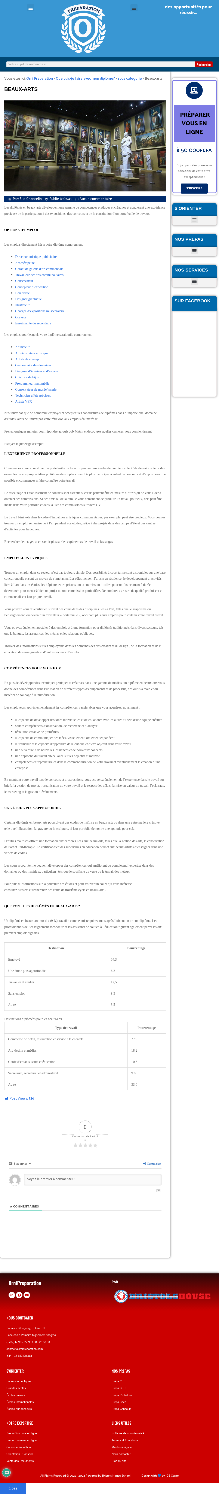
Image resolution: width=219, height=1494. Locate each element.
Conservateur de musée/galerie (35, 389)
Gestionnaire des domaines (33, 365)
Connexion (153, 1163)
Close (13, 1488)
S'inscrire (194, 188)
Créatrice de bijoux (28, 377)
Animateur (22, 347)
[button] (30, 7)
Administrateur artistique (31, 353)
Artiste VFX (23, 401)
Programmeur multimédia (32, 383)
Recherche (204, 64)
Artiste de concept (27, 359)
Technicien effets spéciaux (33, 395)
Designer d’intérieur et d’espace (36, 371)
